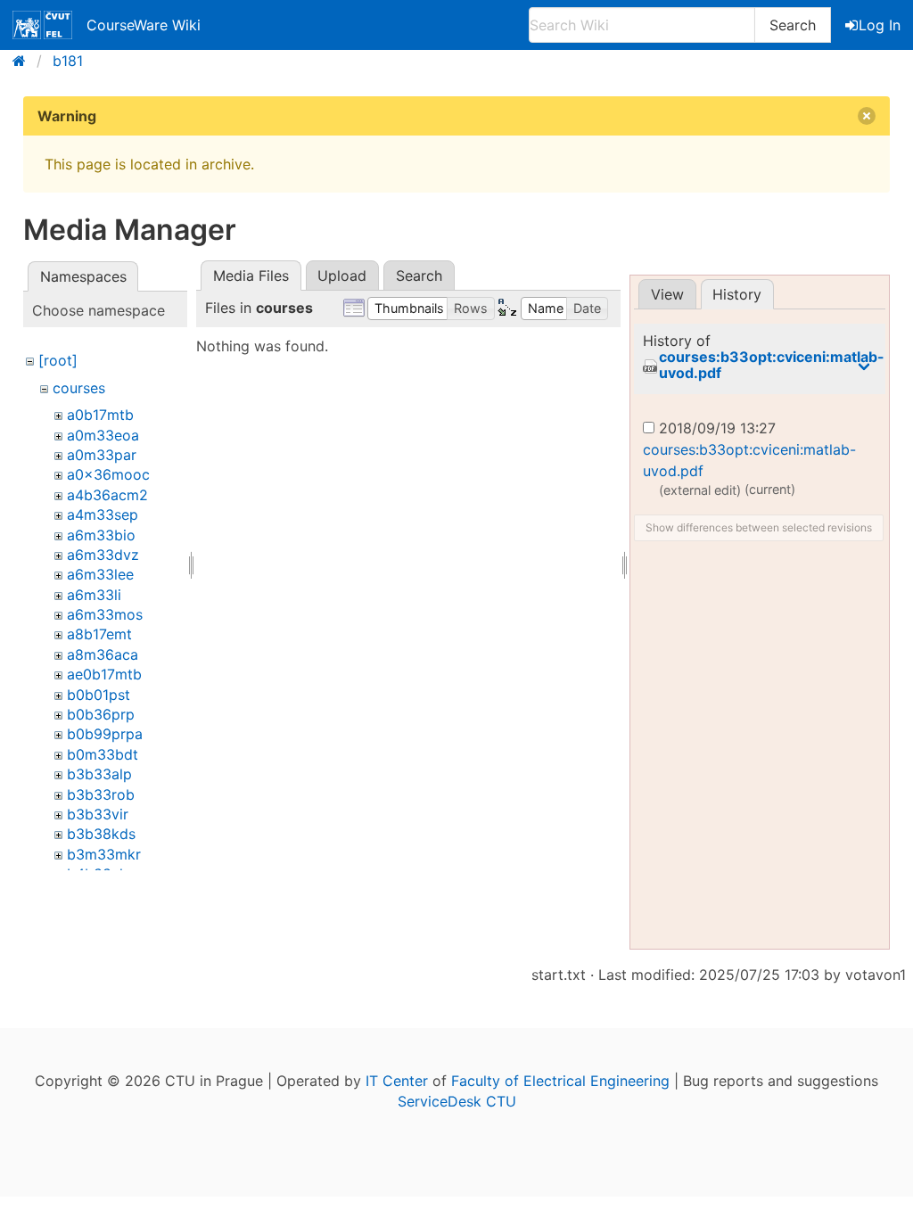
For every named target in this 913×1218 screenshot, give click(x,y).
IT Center (397, 1081)
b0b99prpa (105, 734)
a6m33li (94, 595)
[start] (24, 60)
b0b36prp (101, 714)
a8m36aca (102, 654)
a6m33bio (101, 535)
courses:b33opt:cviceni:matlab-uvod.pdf (771, 365)
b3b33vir (97, 814)
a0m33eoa (103, 435)
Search (792, 25)
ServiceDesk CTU (457, 1101)
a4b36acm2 (107, 495)
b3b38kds (101, 834)
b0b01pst (98, 695)
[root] (58, 360)
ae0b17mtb (104, 674)
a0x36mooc (108, 474)
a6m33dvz (103, 555)
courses (79, 388)
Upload (341, 275)
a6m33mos (105, 614)
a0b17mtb (100, 415)
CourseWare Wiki (143, 25)
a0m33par (101, 455)
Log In (880, 25)
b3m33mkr (104, 854)
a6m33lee (100, 574)
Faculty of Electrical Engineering (560, 1081)
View (667, 294)
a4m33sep (102, 514)
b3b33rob (101, 794)
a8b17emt (99, 634)
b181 (68, 61)
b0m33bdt (102, 754)
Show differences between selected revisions (759, 527)
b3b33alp (99, 774)
